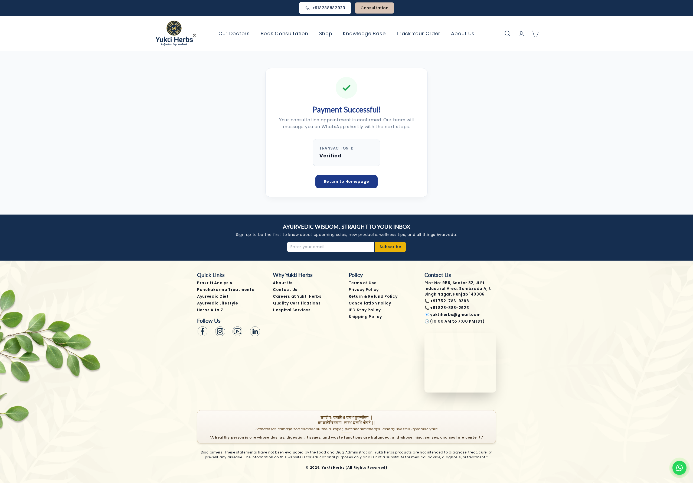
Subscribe (390, 246)
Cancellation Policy (370, 303)
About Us (463, 33)
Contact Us (285, 289)
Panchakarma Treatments (225, 289)
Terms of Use (363, 283)
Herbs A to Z (210, 310)
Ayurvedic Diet (213, 296)
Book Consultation (284, 33)
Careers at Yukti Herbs (297, 296)
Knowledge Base (364, 33)
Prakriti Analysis (214, 283)
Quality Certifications (297, 303)
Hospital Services (292, 310)
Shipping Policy (365, 316)
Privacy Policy (364, 289)
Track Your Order (418, 33)
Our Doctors (234, 33)
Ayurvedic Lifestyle (217, 303)
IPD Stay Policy (365, 310)
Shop (325, 33)
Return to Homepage (346, 181)
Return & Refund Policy (373, 296)
